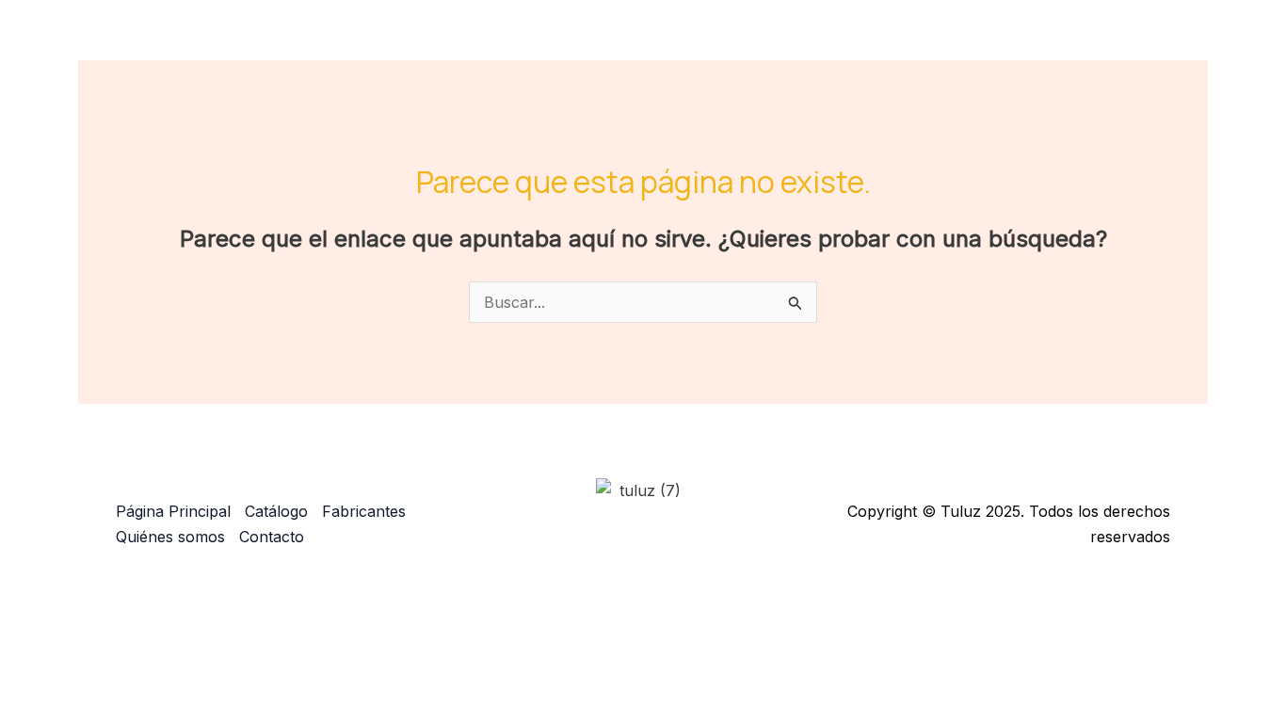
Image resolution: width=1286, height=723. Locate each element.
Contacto (1141, 42)
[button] (817, 42)
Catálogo (776, 42)
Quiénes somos (1024, 42)
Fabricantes (898, 42)
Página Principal (657, 42)
